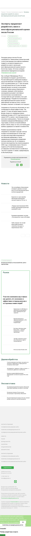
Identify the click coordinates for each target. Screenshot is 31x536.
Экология (24, 45)
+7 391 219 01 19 (5, 476)
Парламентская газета (9, 72)
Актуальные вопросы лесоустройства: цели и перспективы (13, 263)
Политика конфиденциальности (10, 429)
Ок (23, 522)
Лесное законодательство (15, 38)
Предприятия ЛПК (6, 447)
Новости (5, 183)
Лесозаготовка (8, 383)
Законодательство (13, 36)
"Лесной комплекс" (16, 159)
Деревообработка (9, 359)
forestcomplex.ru (14, 501)
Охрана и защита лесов (14, 45)
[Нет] (26, 525)
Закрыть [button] (2, 535)
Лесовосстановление (14, 43)
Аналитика (4, 444)
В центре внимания (6, 260)
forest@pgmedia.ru (6, 478)
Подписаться (7, 467)
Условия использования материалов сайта (13, 432)
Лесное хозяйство (13, 41)
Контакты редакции (7, 424)
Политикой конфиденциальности (10, 498)
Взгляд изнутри (5, 441)
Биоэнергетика (5, 449)
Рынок (6, 272)
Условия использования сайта (10, 427)
